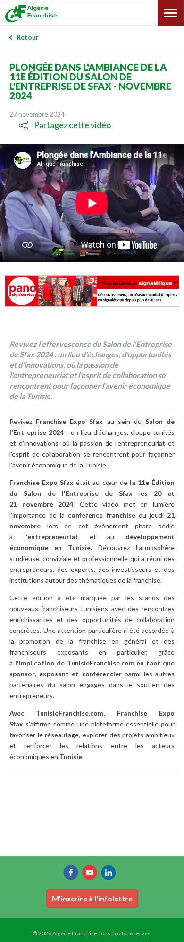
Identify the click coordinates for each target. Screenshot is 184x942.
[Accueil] (51, 13)
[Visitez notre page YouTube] (90, 872)
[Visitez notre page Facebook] (71, 872)
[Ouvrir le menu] (171, 13)
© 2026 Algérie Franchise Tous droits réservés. (92, 933)
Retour (28, 37)
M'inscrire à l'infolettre (92, 898)
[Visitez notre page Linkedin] (108, 872)
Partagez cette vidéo (72, 125)
